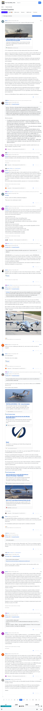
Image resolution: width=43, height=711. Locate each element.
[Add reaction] (33, 97)
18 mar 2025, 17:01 (15, 571)
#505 (41, 193)
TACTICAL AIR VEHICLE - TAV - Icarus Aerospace (18, 404)
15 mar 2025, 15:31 (15, 170)
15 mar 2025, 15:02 (15, 102)
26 (20, 699)
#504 (41, 170)
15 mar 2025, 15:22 (15, 154)
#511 (41, 353)
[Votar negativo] (39, 97)
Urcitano (6, 373)
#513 (41, 516)
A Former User (7, 679)
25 (17, 699)
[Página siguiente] (39, 700)
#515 (41, 554)
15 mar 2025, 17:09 (15, 193)
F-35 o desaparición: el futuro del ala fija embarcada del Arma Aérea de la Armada (18, 39)
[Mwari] (18, 434)
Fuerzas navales (4, 12)
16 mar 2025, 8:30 (15, 245)
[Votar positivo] (35, 97)
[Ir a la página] (11, 700)
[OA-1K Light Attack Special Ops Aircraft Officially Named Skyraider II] (18, 414)
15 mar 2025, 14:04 (15, 20)
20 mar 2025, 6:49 (18, 679)
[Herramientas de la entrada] (41, 97)
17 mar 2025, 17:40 (15, 344)
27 (23, 699)
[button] (1, 709)
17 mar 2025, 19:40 (15, 516)
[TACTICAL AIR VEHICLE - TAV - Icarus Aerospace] (18, 395)
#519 (41, 653)
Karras (6, 245)
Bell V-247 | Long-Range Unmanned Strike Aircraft (18, 500)
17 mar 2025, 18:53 (15, 373)
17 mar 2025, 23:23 (15, 554)
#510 (41, 344)
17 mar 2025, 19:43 (15, 535)
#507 (41, 245)
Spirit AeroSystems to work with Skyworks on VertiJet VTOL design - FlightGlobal (17, 475)
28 (27, 699)
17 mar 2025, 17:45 (15, 353)
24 (14, 699)
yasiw (8, 152)
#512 (41, 373)
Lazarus (6, 102)
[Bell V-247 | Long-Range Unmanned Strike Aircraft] (18, 492)
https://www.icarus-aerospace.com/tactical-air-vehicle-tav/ (18, 561)
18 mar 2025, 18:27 (15, 615)
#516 (41, 571)
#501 (41, 20)
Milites (6, 20)
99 (36, 699)
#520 (41, 679)
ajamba (6, 154)
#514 (41, 535)
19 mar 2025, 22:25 (15, 653)
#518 (41, 632)
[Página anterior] (4, 700)
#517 (41, 615)
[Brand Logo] (3, 2)
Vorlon (8, 206)
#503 (41, 154)
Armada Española (15, 104)
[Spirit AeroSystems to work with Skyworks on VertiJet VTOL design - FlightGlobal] (18, 472)
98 (33, 699)
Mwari (7, 442)
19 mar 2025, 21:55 (15, 632)
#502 (41, 102)
